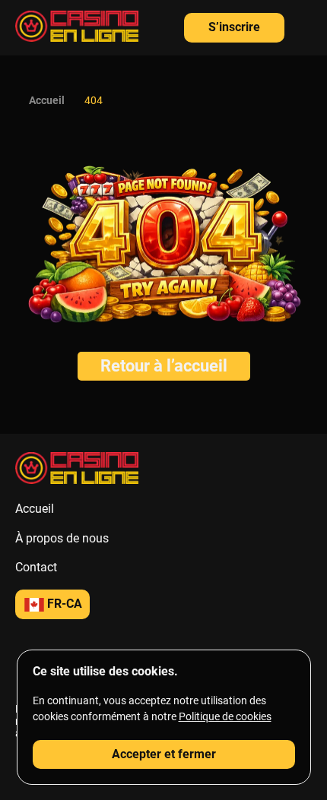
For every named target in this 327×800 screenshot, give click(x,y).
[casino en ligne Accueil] (76, 28)
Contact (36, 567)
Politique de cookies (225, 716)
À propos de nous (62, 538)
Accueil (47, 100)
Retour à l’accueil (163, 365)
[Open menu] (304, 24)
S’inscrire (234, 27)
